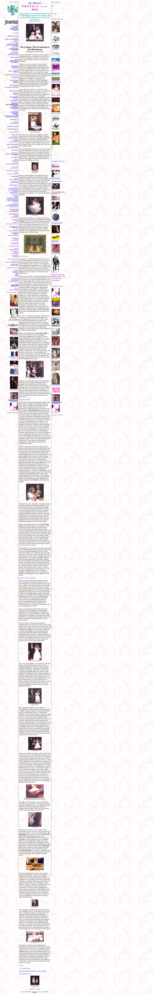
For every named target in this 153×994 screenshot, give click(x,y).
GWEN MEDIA (55, 189)
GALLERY (16, 366)
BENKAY (16, 220)
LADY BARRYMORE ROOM (12, 198)
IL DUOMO (16, 140)
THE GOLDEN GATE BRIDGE (12, 223)
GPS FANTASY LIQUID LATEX (58, 161)
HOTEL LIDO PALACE (13, 230)
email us (57, 280)
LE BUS (16, 196)
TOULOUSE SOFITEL (13, 249)
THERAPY (35, 992)
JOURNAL (39, 991)
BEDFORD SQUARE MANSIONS (14, 97)
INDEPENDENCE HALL (13, 204)
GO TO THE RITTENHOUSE (25, 968)
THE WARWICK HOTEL (13, 188)
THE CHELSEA (15, 160)
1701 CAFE (15, 195)
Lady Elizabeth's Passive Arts (55, 210)
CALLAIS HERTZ (14, 279)
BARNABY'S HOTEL (14, 132)
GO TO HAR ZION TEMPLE (24, 399)
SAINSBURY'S (15, 113)
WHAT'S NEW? (45, 991)
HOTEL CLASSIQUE (13, 179)
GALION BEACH (14, 66)
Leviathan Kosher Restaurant (11, 153)
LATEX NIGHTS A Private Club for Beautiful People (55, 241)
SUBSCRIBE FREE (14, 29)
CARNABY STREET (14, 111)
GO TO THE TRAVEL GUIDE (25, 973)
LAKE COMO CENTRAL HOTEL (11, 87)
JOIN (22, 991)
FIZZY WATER (15, 112)
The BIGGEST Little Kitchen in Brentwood (56, 178)
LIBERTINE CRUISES (56, 61)
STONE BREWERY (56, 49)
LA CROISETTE (14, 67)
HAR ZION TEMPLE (14, 206)
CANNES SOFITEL (14, 60)
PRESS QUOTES (55, 345)
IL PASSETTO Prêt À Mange (15, 106)
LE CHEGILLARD (14, 253)
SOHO (16, 114)
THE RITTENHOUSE (14, 192)
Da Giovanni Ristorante (13, 235)
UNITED (16, 274)
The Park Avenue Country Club (11, 164)
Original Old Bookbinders (13, 199)
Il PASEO (16, 252)
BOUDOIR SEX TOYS (56, 315)
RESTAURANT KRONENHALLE (11, 262)
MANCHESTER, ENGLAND (12, 126)
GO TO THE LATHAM (23, 256)
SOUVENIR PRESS (14, 100)
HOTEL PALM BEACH (13, 61)
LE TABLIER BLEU (14, 182)
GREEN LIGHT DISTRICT (13, 54)
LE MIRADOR (15, 154)
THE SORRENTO (14, 240)
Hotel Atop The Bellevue (13, 190)
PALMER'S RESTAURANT (12, 43)
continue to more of (32, 971)
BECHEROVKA (15, 77)
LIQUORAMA (54, 42)
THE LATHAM (15, 191)
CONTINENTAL (15, 271)
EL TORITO (15, 201)
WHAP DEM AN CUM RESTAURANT (13, 108)
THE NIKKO (15, 216)
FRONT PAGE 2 (14, 26)
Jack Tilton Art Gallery (13, 167)
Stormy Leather (55, 271)
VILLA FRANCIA (14, 62)
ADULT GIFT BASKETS (56, 253)
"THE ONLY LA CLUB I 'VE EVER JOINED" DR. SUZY (57, 223)
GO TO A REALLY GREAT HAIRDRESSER (27, 577)
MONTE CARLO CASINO (13, 147)
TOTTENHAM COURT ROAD (12, 116)
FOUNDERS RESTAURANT (12, 197)
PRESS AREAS (55, 334)
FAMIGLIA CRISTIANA (13, 141)
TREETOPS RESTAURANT (12, 200)
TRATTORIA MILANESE (13, 137)
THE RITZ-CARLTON (14, 189)
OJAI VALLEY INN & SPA (13, 173)
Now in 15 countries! (14, 349)
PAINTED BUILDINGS (13, 211)
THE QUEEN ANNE (14, 217)
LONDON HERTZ (14, 280)
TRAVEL (53, 70)
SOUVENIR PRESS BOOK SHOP (11, 115)
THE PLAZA (15, 161)
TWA (17, 273)
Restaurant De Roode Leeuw (12, 44)
